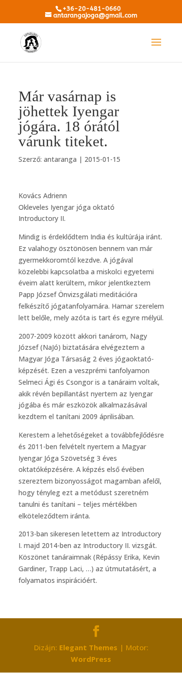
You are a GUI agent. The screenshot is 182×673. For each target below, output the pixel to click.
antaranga (60, 159)
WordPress (91, 659)
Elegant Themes (88, 647)
